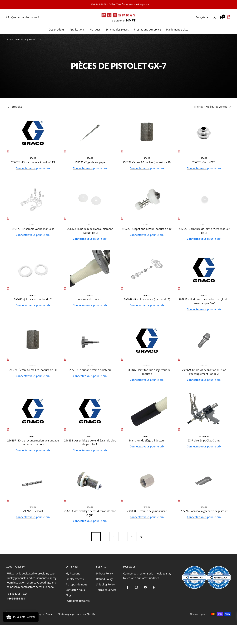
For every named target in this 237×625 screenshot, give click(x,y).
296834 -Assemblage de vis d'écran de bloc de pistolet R (90, 442)
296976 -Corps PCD (204, 162)
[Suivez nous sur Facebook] (127, 587)
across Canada (45, 587)
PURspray (204, 436)
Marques (95, 29)
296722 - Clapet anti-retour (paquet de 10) (147, 229)
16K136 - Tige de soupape (89, 162)
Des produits (56, 29)
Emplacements (75, 579)
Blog (68, 595)
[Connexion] (214, 17)
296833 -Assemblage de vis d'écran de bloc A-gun (90, 513)
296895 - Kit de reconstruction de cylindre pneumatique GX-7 (204, 301)
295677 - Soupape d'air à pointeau (90, 370)
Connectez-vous (25, 168)
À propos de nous (76, 584)
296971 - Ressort (33, 511)
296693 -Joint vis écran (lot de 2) (33, 299)
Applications (77, 29)
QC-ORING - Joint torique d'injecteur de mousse (147, 372)
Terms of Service (106, 590)
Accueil (10, 39)
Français (200, 17)
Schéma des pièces (117, 29)
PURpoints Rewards (78, 601)
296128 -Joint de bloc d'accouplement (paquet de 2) (90, 231)
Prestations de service (147, 29)
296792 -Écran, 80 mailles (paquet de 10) (147, 162)
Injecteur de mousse (90, 299)
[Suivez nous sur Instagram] (136, 587)
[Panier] (221, 17)
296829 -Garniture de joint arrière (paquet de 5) (204, 231)
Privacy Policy (104, 573)
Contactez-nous (75, 590)
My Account (73, 573)
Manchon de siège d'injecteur (147, 440)
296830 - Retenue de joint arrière (147, 511)
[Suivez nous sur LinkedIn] (154, 587)
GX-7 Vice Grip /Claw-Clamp (204, 440)
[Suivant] (141, 536)
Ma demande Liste (177, 29)
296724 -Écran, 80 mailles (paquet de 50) (33, 370)
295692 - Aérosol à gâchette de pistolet (203, 511)
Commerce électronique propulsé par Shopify (70, 614)
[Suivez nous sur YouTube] (145, 587)
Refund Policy (104, 579)
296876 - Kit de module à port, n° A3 (33, 162)
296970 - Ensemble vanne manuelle (33, 229)
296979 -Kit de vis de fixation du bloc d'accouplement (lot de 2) (204, 372)
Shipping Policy (105, 584)
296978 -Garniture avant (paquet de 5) (147, 299)
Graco (33, 158)
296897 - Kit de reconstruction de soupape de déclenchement (33, 442)
